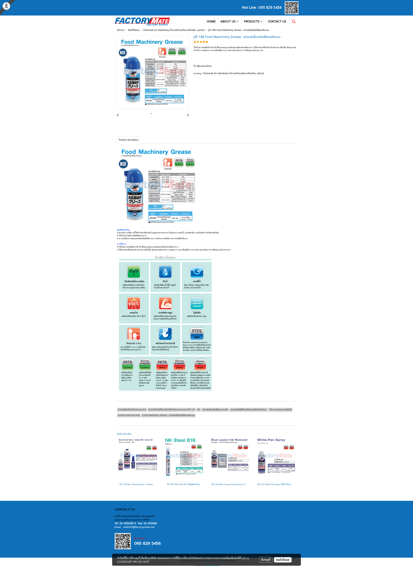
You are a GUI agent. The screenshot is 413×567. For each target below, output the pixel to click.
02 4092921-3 (128, 523)
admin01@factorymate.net (139, 527)
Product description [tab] (128, 139)
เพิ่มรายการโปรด (204, 66)
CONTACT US (277, 21)
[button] (293, 21)
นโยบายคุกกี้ (143, 561)
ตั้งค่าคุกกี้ (265, 559)
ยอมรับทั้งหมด (283, 559)
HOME (211, 21)
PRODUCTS (252, 21)
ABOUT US (228, 21)
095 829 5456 (270, 7)
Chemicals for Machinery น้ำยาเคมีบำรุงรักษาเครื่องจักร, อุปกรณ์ (233, 73)
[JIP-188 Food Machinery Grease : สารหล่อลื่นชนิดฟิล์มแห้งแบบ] (153, 72)
